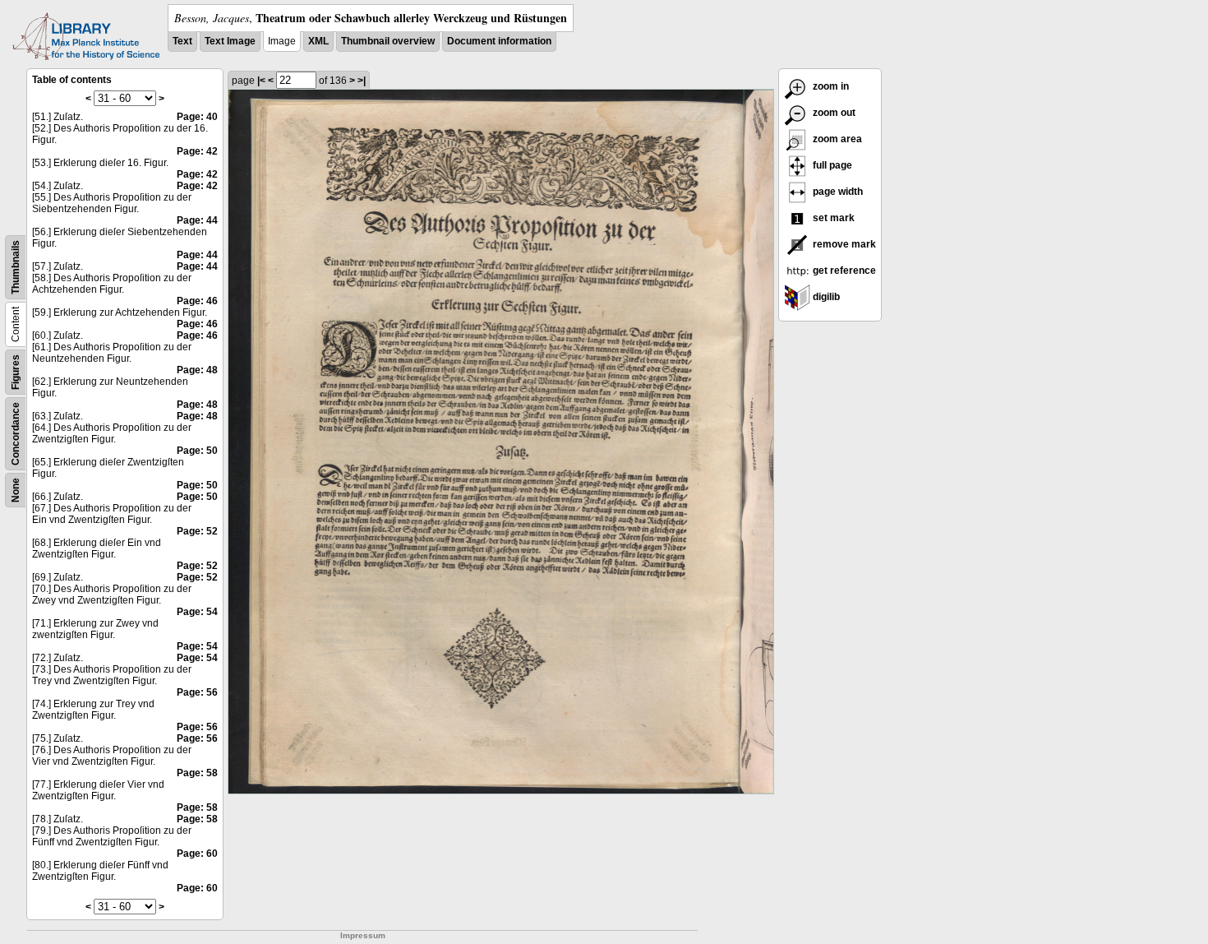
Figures (15, 372)
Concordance (15, 433)
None (15, 490)
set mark (832, 218)
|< (261, 80)
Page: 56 (197, 692)
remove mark (843, 244)
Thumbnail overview (388, 41)
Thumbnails (15, 267)
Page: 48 (197, 370)
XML (318, 41)
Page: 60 (197, 853)
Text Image (230, 41)
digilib (825, 297)
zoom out (832, 112)
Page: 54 (197, 612)
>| (361, 80)
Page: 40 (197, 117)
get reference (843, 270)
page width (836, 191)
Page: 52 (197, 531)
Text (182, 41)
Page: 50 (197, 450)
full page (831, 165)
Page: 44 (197, 220)
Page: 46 (197, 301)
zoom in (829, 86)
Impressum (362, 935)
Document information (499, 41)
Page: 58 (197, 773)
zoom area (836, 139)
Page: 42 (197, 151)
